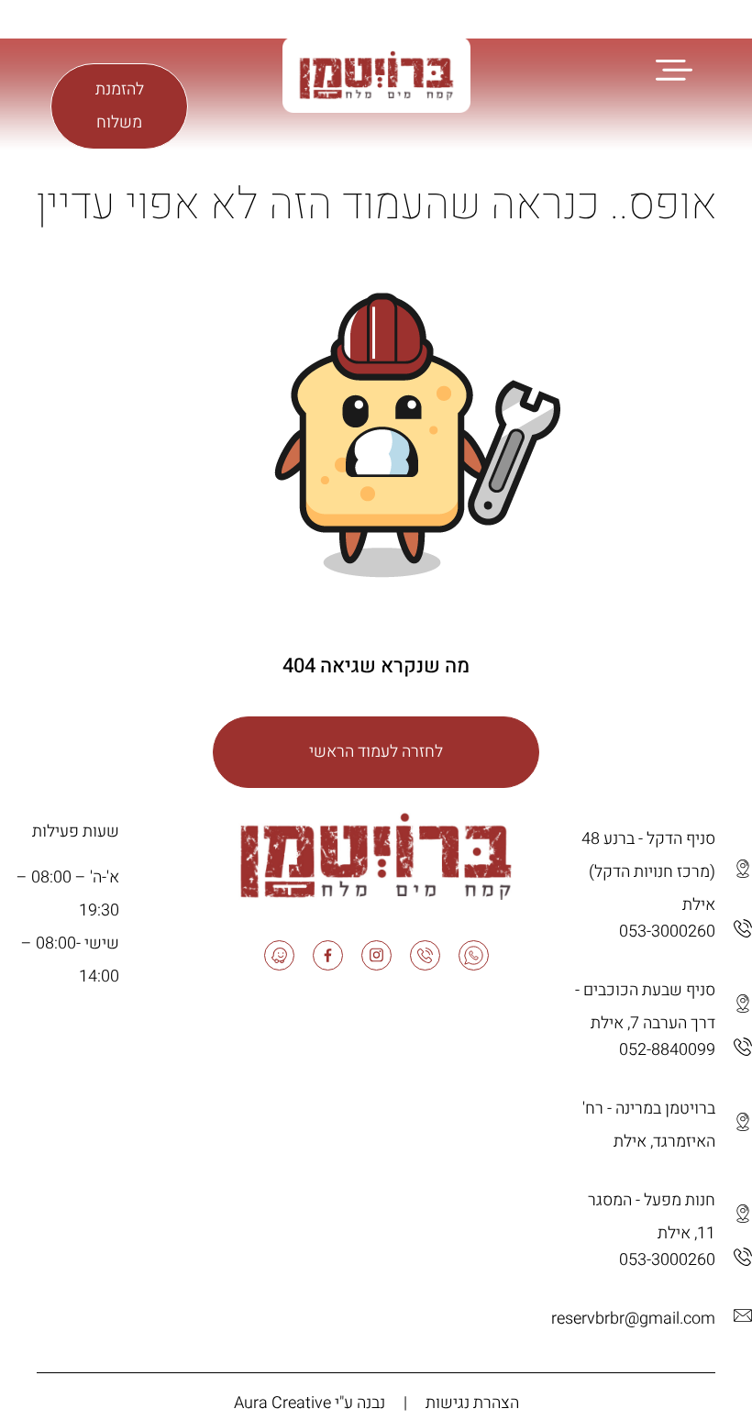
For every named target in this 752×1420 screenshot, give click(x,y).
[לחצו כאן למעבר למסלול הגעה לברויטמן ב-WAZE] (743, 869)
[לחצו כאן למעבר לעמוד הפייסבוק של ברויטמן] (90, 24)
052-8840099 (667, 1049)
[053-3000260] (743, 928)
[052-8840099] (743, 1046)
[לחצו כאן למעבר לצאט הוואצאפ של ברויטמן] (173, 24)
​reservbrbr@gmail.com (633, 1318)
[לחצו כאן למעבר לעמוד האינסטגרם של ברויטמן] (118, 24)
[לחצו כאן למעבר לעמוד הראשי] (418, 435)
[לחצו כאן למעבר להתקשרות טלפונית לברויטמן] (145, 24)
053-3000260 (667, 931)
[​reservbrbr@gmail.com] (743, 1315)
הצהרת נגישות (472, 1403)
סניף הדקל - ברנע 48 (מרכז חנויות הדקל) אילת (648, 871)
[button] (674, 67)
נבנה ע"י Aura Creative (309, 1403)
